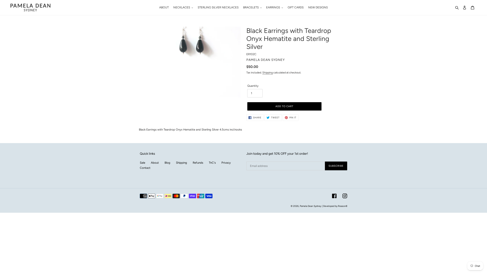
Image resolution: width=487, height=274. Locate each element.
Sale (142, 162)
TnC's (212, 162)
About (155, 162)
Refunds (198, 162)
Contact (145, 168)
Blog (167, 162)
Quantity (253, 86)
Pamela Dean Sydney (310, 206)
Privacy (226, 162)
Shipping (267, 72)
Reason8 (342, 206)
